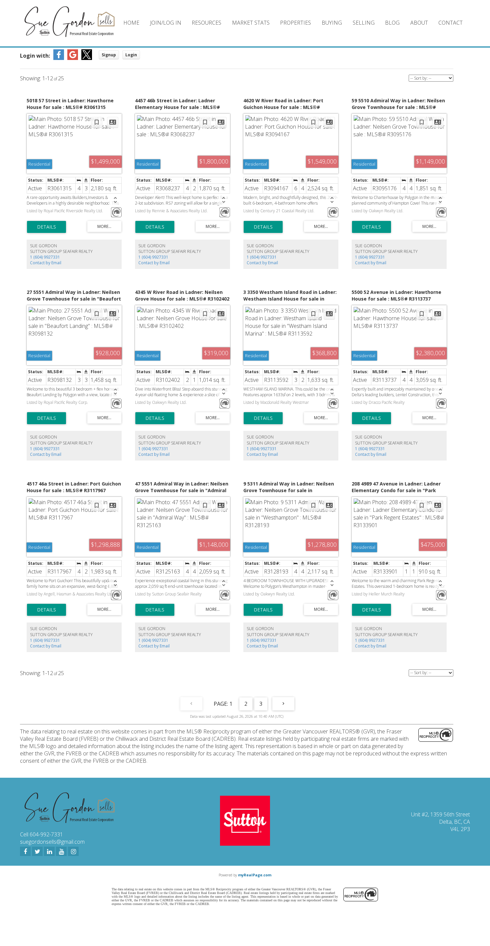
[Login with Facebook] (58, 58)
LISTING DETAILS (46, 227)
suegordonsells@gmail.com (52, 841)
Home (131, 22)
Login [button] (131, 55)
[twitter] (37, 851)
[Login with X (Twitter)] (86, 58)
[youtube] (61, 851)
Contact (450, 22)
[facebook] (25, 851)
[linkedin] (49, 851)
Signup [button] (109, 55)
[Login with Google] (72, 58)
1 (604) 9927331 (45, 257)
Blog (392, 22)
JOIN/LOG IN (165, 22)
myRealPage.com (254, 874)
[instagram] (73, 851)
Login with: (35, 55)
